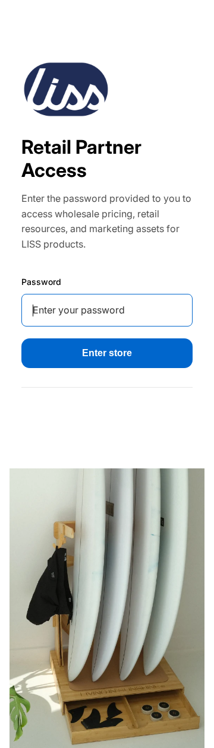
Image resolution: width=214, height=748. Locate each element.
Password (41, 282)
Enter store (107, 353)
